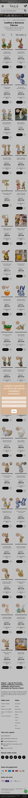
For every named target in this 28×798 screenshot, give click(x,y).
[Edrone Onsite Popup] (14, 399)
